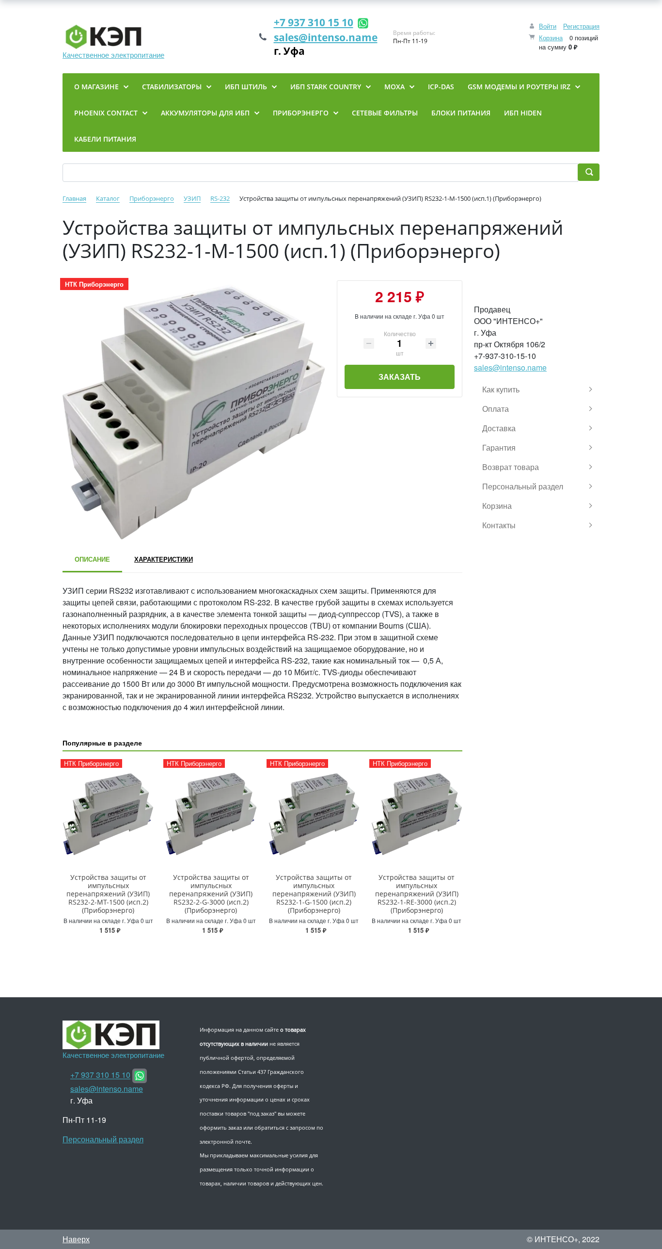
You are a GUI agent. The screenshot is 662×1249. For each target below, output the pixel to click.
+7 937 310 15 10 (313, 22)
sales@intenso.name (326, 37)
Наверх (76, 1239)
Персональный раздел (103, 1139)
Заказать (399, 376)
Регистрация (581, 26)
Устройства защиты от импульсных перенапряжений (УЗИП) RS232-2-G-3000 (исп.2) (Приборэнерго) (210, 893)
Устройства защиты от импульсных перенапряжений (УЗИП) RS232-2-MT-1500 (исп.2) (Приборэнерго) (108, 893)
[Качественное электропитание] (113, 37)
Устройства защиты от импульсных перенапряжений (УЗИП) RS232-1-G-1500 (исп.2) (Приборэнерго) (314, 893)
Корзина (551, 37)
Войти (547, 26)
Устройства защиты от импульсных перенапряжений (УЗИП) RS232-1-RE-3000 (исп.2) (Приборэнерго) (416, 893)
